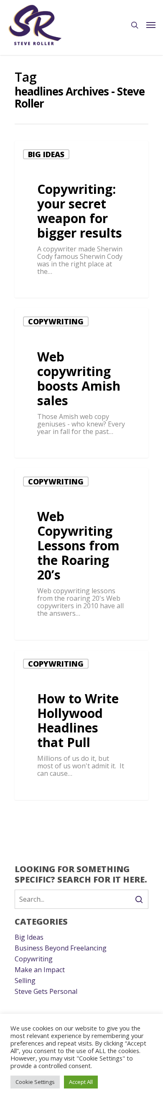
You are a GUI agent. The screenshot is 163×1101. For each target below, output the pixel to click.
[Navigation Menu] (150, 25)
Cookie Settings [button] (35, 1082)
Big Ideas (46, 154)
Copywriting (56, 321)
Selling (25, 980)
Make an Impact (40, 969)
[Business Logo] (35, 25)
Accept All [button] (81, 1082)
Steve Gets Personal (46, 991)
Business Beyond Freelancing (61, 948)
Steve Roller (45, 287)
